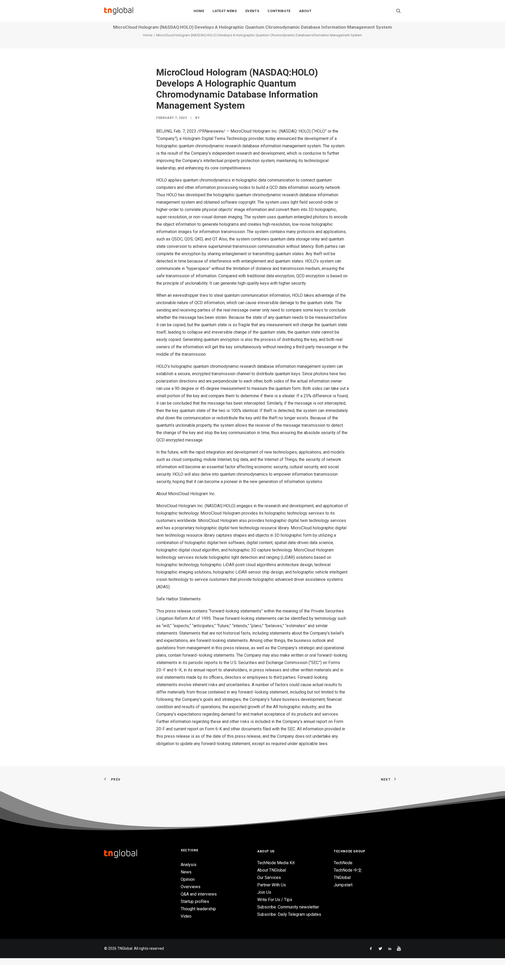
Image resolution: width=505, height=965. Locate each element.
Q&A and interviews (199, 894)
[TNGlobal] (118, 10)
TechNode (343, 862)
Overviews (190, 886)
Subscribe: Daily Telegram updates (289, 914)
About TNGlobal (271, 870)
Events (252, 11)
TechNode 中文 (348, 870)
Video (186, 916)
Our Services (269, 877)
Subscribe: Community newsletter (288, 906)
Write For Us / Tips (274, 899)
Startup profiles (195, 901)
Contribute (279, 11)
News (186, 871)
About (305, 11)
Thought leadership (198, 908)
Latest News (225, 11)
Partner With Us (271, 884)
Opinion (188, 879)
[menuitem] (199, 11)
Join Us (264, 892)
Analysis (188, 864)
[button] (398, 11)
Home (199, 11)
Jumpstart (343, 884)
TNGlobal (342, 877)
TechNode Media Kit (276, 862)
